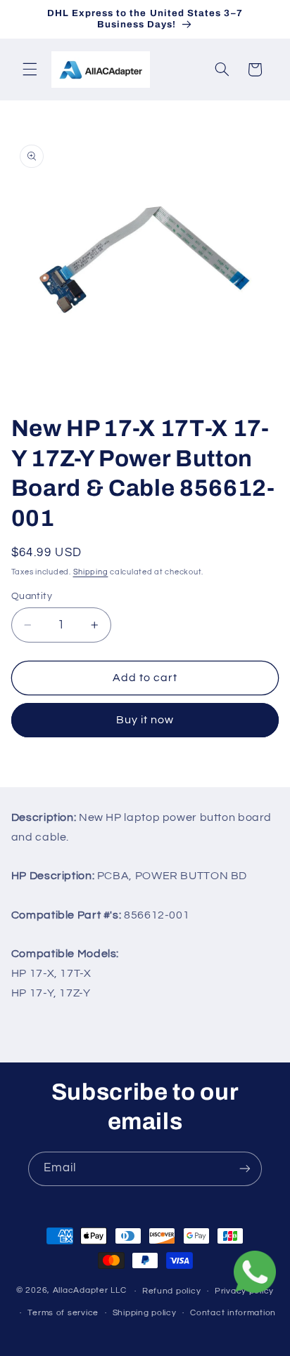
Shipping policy (145, 1313)
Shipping (90, 572)
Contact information (233, 1313)
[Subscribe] (245, 1169)
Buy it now (145, 719)
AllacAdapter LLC (90, 1291)
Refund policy (171, 1291)
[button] (29, 69)
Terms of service (63, 1313)
